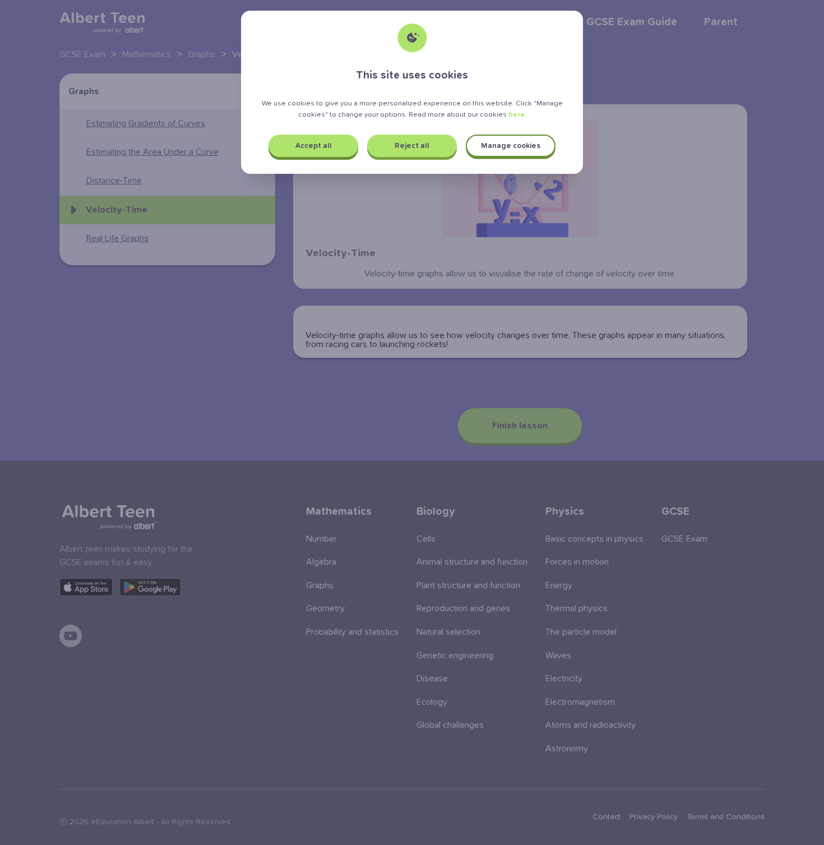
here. (517, 114)
